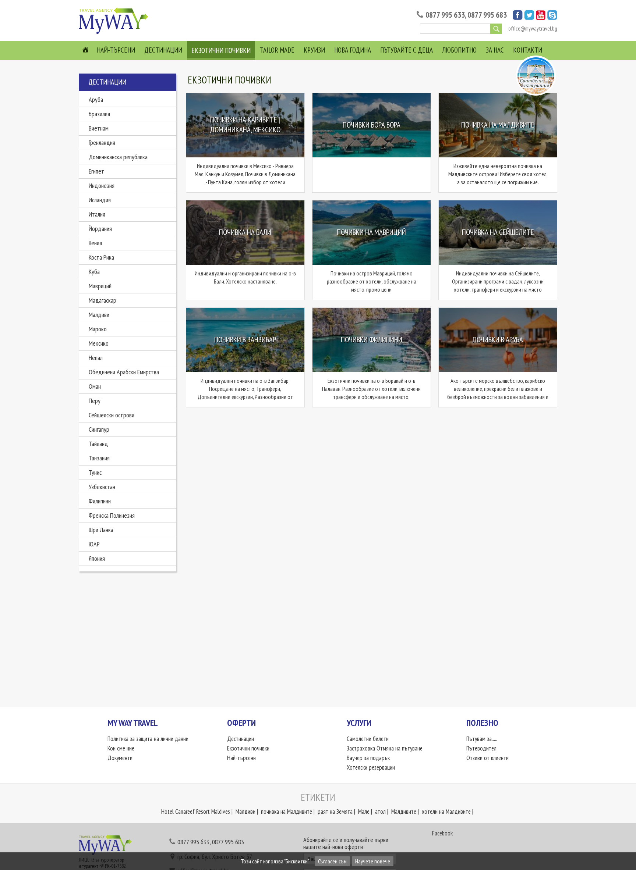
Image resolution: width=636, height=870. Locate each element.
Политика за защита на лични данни (147, 739)
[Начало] (115, 33)
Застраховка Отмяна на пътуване (385, 748)
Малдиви (99, 314)
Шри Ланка (101, 529)
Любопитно (459, 50)
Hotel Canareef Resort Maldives (195, 811)
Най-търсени (116, 50)
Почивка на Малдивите (497, 125)
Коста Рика (101, 257)
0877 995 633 (445, 15)
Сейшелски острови (111, 415)
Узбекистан (102, 486)
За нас (495, 50)
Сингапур (99, 429)
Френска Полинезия (112, 515)
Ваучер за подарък (368, 758)
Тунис (95, 472)
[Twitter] (529, 18)
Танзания (99, 458)
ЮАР (94, 544)
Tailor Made (277, 50)
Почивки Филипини (371, 340)
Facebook (442, 833)
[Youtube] (540, 18)
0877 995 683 (487, 15)
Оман (95, 386)
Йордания (100, 228)
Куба (94, 271)
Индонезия (101, 185)
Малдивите (403, 811)
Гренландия (102, 142)
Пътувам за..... (481, 739)
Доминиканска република (118, 157)
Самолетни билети (368, 739)
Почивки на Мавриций (371, 232)
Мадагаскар (102, 300)
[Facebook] (518, 18)
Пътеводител (481, 748)
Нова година (352, 50)
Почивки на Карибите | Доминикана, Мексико (245, 125)
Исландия (100, 200)
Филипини (100, 501)
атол (380, 811)
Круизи (314, 50)
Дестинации (163, 50)
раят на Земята (335, 811)
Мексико (99, 343)
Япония (97, 558)
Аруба (96, 99)
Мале (364, 811)
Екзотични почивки (221, 50)
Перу (94, 400)
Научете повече (372, 861)
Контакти (527, 50)
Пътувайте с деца (406, 50)
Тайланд (98, 443)
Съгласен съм (332, 861)
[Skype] (552, 18)
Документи (119, 758)
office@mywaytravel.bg (532, 28)
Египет (96, 171)
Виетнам (99, 128)
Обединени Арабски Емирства (124, 372)
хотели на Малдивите (446, 811)
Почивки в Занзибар (245, 340)
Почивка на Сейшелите (498, 232)
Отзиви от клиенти (487, 758)
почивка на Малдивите (286, 811)
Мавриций (100, 286)
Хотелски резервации (371, 767)
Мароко (98, 329)
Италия (97, 214)
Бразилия (99, 114)
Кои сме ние (120, 748)
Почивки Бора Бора (371, 125)
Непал (96, 357)
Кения (95, 243)
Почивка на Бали (245, 232)
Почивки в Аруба (498, 340)
